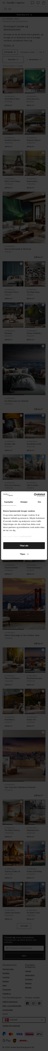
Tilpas (22, 554)
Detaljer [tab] (24, 502)
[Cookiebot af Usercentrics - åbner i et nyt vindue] (34, 495)
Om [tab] (39, 502)
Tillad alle (24, 546)
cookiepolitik (25, 536)
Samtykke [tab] (8, 502)
